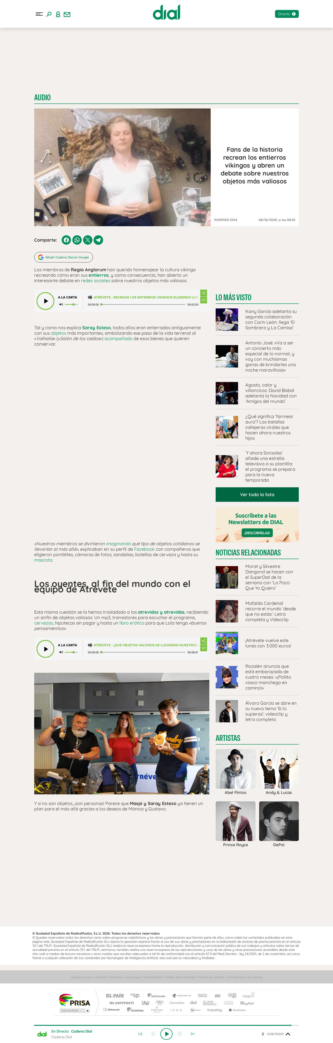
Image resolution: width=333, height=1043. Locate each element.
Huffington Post (121, 1003)
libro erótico (131, 623)
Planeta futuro (226, 1003)
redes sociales (95, 280)
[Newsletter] (67, 14)
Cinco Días (176, 1003)
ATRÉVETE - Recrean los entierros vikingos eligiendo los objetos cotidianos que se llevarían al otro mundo (147, 297)
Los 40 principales (136, 996)
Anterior (140, 1034)
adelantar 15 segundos (180, 1034)
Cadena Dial (193, 1003)
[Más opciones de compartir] (203, 293)
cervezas (43, 623)
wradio (159, 1003)
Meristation (237, 1009)
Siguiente (193, 1034)
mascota (43, 560)
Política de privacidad (180, 977)
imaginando (118, 543)
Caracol (247, 996)
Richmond (112, 1009)
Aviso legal (133, 977)
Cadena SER (201, 996)
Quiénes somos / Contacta (89, 977)
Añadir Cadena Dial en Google (67, 257)
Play (166, 1034)
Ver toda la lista (257, 494)
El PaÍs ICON (176, 1009)
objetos (58, 333)
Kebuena (243, 1003)
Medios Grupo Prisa (74, 1010)
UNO (146, 1003)
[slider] (166, 1025)
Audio (42, 97)
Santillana (157, 996)
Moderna (134, 1009)
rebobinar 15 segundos (153, 1034)
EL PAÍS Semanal (210, 1003)
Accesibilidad (153, 977)
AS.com (215, 996)
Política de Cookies (211, 977)
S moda (194, 1009)
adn (230, 996)
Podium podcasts (156, 1009)
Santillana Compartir (181, 996)
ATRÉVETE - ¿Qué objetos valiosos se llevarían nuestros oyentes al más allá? (147, 645)
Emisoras (117, 977)
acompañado (118, 338)
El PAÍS (115, 996)
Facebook (144, 549)
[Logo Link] (166, 12)
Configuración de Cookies (244, 977)
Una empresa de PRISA (74, 999)
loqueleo (215, 1009)
